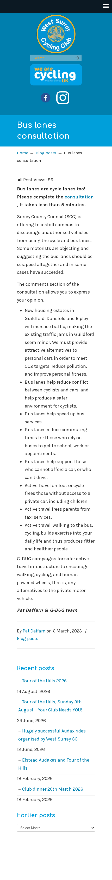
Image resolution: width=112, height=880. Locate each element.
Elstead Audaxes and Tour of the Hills (53, 764)
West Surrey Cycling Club (56, 34)
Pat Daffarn (34, 631)
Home (22, 152)
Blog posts (46, 152)
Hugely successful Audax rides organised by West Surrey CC (52, 735)
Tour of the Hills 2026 (44, 681)
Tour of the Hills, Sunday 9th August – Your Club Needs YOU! (50, 706)
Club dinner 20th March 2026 (52, 789)
